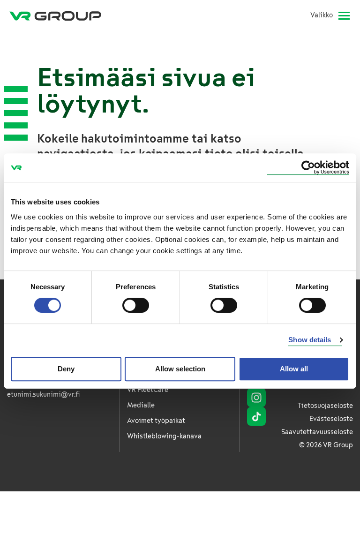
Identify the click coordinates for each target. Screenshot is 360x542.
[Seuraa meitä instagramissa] (256, 397)
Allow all (294, 369)
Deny (66, 369)
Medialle (141, 405)
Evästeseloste (331, 419)
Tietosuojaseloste (325, 406)
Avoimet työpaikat (156, 421)
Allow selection (180, 369)
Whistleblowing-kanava (164, 436)
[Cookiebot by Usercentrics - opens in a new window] (308, 167)
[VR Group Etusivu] (55, 15)
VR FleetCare (147, 390)
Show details (309, 340)
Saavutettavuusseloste (317, 432)
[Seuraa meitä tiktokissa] (256, 416)
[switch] (135, 305)
